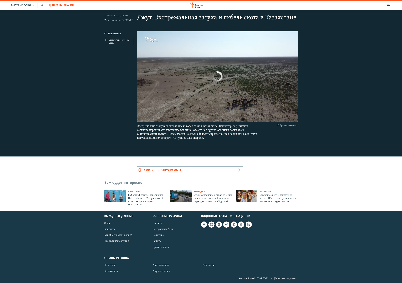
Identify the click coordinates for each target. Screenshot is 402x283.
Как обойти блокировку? (118, 235)
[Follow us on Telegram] (226, 224)
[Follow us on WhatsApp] (234, 224)
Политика (158, 235)
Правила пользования (116, 241)
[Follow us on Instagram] (211, 224)
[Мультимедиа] (388, 5)
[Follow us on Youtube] (204, 224)
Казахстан (134, 191)
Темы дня (199, 191)
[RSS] (249, 224)
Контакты (109, 229)
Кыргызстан (111, 271)
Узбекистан (208, 265)
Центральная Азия (61, 5)
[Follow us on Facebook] (219, 224)
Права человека (161, 247)
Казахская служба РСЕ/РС (118, 20)
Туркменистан (161, 271)
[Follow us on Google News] (241, 224)
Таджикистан (161, 265)
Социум (157, 241)
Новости (157, 223)
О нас (107, 223)
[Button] (112, 34)
